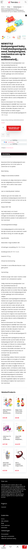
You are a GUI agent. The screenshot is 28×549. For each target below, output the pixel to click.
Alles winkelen (5, 521)
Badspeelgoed (17, 7)
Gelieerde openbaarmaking (8, 538)
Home (2, 7)
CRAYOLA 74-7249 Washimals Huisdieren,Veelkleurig (7, 439)
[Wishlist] (10, 547)
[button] (26, 15)
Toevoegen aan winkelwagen (13, 128)
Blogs (2, 523)
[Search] (25, 2)
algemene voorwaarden (7, 536)
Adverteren (4, 527)
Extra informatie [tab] (6, 157)
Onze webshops (5, 525)
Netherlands (11, 142)
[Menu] (2, 2)
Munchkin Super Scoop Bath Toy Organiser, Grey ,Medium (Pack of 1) (7, 466)
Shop (8, 7)
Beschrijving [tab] (6, 154)
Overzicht (3, 507)
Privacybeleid (4, 534)
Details (2, 122)
